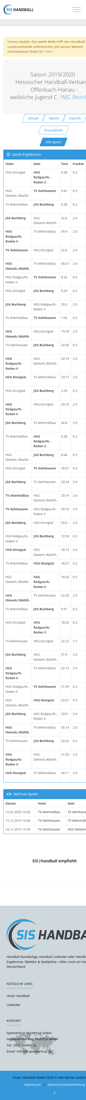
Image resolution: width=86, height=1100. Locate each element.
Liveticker (14, 1005)
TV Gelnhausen (49, 820)
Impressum (32, 1084)
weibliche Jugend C (33, 97)
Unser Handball (18, 996)
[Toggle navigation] (76, 9)
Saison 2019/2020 (52, 74)
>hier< (49, 51)
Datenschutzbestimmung (66, 1084)
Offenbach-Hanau (52, 89)
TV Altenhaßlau (49, 812)
